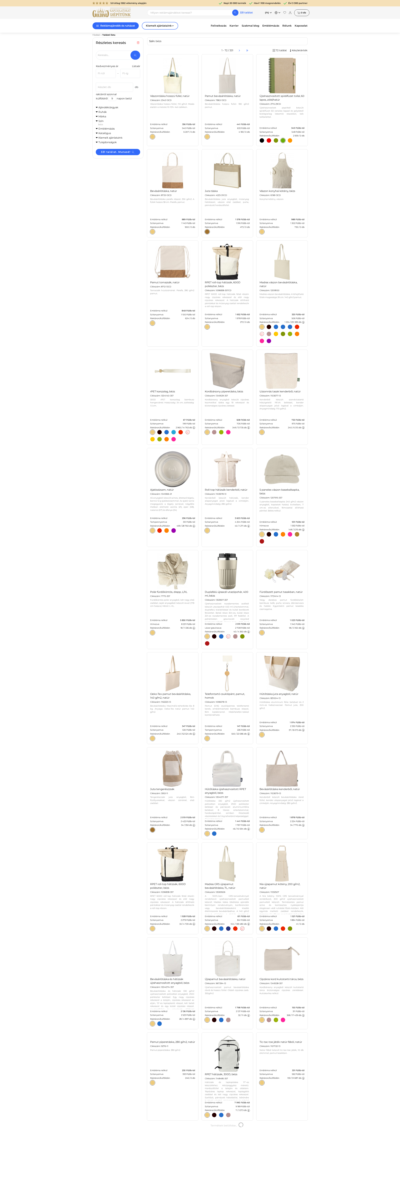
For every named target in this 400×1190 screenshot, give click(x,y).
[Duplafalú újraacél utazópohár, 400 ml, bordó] (207, 643)
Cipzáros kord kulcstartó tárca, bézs (281, 979)
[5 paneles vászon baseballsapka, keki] (297, 534)
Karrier (234, 25)
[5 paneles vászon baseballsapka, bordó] (262, 541)
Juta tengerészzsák (162, 789)
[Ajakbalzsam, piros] (159, 530)
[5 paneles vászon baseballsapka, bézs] (262, 534)
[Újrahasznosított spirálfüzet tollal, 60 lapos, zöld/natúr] (283, 140)
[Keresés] (235, 13)
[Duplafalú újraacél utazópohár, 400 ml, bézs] (207, 636)
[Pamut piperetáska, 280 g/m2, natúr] (152, 1115)
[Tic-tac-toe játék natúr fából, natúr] (262, 1115)
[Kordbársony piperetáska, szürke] (214, 432)
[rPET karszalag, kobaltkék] (166, 432)
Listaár (136, 66)
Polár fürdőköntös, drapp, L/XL (168, 591)
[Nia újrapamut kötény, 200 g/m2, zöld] (290, 928)
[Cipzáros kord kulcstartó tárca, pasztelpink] (283, 1020)
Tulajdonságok (107, 142)
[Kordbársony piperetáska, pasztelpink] (228, 432)
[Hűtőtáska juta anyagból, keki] (262, 734)
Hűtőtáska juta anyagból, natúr (279, 693)
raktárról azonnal (106, 94)
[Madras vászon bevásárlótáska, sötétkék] (276, 327)
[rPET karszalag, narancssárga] (166, 439)
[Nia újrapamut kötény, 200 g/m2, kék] (276, 928)
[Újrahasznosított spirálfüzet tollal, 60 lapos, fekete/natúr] (262, 140)
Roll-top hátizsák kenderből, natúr (226, 489)
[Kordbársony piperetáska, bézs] (207, 432)
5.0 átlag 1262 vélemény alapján (128, 3)
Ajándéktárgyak (108, 107)
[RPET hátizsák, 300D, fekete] (214, 1115)
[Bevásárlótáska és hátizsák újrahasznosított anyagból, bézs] (152, 1023)
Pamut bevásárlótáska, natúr (223, 96)
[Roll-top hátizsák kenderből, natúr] (207, 530)
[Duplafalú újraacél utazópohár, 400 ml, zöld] (242, 636)
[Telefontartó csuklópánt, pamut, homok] (207, 738)
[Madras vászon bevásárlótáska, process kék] (290, 327)
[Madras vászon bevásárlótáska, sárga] (276, 334)
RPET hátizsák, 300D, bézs (221, 1074)
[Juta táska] (207, 231)
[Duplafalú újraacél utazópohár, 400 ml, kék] (221, 636)
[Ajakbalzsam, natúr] (152, 530)
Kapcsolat (301, 25)
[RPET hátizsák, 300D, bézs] (207, 1115)
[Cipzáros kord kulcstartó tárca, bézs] (262, 1020)
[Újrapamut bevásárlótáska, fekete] (214, 1020)
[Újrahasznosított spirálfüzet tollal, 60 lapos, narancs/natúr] (290, 140)
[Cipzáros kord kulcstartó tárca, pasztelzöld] (276, 1020)
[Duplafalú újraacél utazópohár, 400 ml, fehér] (228, 636)
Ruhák (102, 111)
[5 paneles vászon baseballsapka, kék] (276, 534)
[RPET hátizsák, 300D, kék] (221, 1115)
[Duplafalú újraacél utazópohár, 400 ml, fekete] (214, 636)
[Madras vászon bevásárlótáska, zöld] (283, 334)
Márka (102, 116)
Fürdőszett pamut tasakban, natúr (281, 591)
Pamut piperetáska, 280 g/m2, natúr (172, 1074)
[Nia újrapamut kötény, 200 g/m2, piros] (283, 928)
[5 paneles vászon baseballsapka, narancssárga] (283, 534)
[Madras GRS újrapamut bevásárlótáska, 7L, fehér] (242, 928)
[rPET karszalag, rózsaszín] (173, 439)
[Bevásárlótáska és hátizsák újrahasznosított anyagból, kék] (159, 1023)
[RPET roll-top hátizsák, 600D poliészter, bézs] (207, 327)
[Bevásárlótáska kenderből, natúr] (262, 830)
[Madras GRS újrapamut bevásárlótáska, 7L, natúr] (207, 928)
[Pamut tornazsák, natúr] (152, 323)
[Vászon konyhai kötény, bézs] (262, 231)
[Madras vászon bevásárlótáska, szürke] (269, 334)
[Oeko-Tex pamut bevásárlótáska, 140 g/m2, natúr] (152, 738)
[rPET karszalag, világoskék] (173, 432)
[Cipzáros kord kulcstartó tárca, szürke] (269, 1020)
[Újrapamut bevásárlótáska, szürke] (228, 1020)
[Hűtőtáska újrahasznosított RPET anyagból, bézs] (207, 833)
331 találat (246, 12)
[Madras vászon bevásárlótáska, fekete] (269, 327)
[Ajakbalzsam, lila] (173, 530)
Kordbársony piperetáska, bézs (224, 391)
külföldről (102, 98)
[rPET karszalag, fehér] (187, 432)
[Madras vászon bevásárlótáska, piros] (297, 327)
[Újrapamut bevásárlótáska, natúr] (207, 1020)
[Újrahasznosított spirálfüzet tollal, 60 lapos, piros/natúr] (269, 140)
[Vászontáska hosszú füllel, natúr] (152, 136)
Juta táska (211, 191)
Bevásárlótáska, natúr (163, 191)
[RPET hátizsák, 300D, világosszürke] (228, 1115)
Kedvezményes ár (107, 66)
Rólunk (287, 25)
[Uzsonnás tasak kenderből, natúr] (262, 432)
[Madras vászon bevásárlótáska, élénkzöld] (290, 334)
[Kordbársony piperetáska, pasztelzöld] (221, 432)
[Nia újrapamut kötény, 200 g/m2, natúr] (262, 928)
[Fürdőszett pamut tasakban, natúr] (262, 632)
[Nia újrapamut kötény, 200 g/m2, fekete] (269, 928)
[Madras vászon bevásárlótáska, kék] (283, 327)
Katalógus (104, 133)
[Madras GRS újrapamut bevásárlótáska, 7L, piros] (235, 928)
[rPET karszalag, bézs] (152, 432)
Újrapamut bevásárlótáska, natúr (225, 979)
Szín (101, 123)
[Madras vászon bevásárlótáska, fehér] (262, 334)
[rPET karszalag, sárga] (152, 439)
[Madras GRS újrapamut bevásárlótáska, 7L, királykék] (221, 928)
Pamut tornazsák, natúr (165, 282)
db (303, 12)
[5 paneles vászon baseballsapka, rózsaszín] (290, 534)
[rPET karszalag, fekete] (159, 432)
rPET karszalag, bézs (162, 391)
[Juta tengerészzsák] (152, 830)
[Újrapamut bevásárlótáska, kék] (221, 1020)
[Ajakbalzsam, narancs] (166, 530)
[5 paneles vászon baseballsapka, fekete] (269, 534)
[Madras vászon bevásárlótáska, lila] (269, 341)
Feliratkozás (218, 25)
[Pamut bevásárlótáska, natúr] (207, 136)
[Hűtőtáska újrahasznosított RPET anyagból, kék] (214, 833)
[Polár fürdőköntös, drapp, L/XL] (152, 632)
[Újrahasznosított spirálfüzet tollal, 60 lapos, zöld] (276, 140)
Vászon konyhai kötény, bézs (277, 191)
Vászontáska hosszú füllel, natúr (170, 96)
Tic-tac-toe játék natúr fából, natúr (281, 1074)
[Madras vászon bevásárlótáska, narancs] (297, 334)
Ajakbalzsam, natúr (162, 489)
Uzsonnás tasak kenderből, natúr (280, 391)
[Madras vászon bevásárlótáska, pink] (262, 341)
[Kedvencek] (284, 12)
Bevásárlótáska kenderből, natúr (280, 789)
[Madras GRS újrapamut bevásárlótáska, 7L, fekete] (214, 928)
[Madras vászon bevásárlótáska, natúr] (262, 327)
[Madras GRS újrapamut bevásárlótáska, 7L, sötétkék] (228, 928)
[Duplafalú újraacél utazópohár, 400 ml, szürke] (235, 636)
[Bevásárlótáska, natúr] (152, 231)
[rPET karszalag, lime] (159, 439)
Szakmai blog (250, 25)
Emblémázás (270, 25)
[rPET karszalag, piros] (180, 432)
